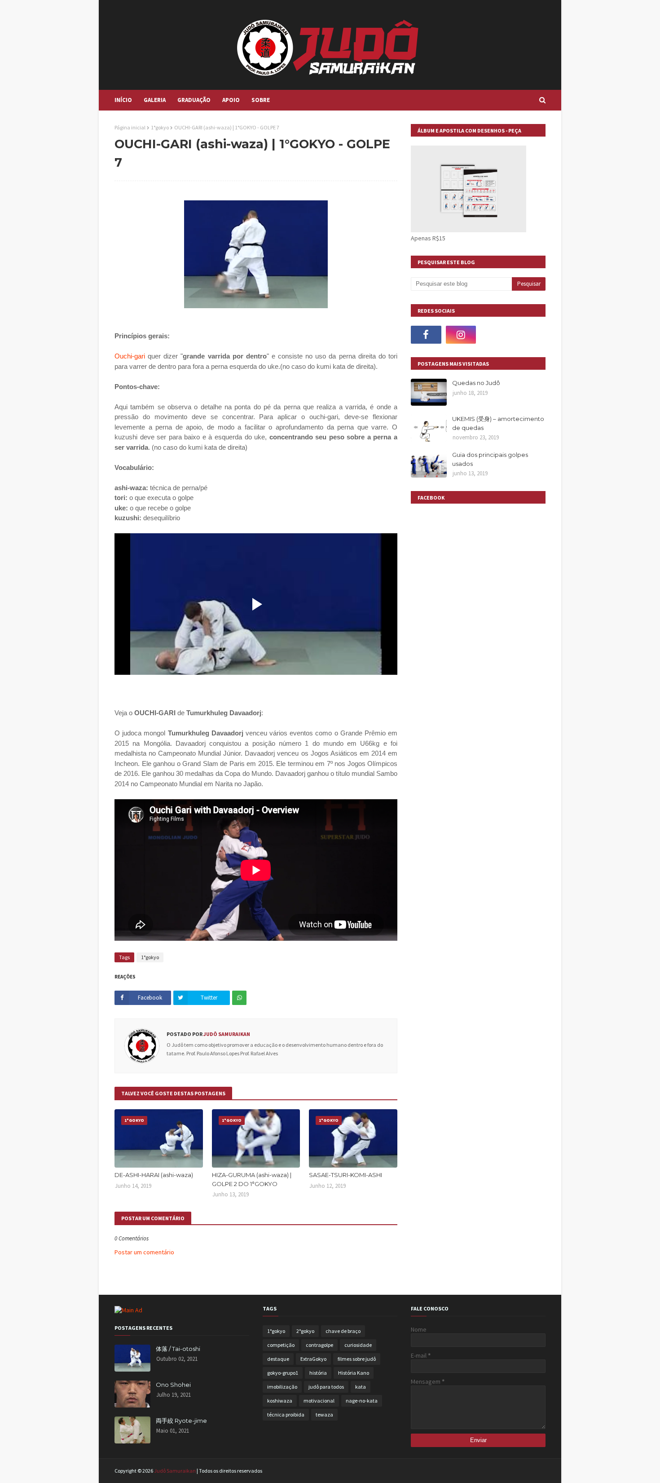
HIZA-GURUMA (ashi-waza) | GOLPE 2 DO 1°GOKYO (251, 1179)
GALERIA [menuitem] (155, 100)
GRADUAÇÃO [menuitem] (194, 100)
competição (281, 1344)
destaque (278, 1358)
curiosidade (358, 1344)
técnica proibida (285, 1414)
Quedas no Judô (476, 382)
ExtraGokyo (313, 1358)
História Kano (353, 1372)
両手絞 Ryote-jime (181, 1420)
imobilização (282, 1386)
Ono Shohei (173, 1384)
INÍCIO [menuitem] (123, 100)
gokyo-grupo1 (282, 1372)
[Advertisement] (478, 949)
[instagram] (461, 335)
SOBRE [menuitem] (260, 100)
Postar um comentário (144, 1252)
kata (360, 1386)
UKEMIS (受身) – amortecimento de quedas (498, 423)
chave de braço (343, 1331)
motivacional (319, 1400)
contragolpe (319, 1344)
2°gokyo (305, 1331)
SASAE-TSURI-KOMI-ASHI (345, 1174)
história (318, 1372)
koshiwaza (279, 1400)
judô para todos (326, 1386)
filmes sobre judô (357, 1358)
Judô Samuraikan (226, 1034)
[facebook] (426, 335)
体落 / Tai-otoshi (178, 1348)
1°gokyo (160, 127)
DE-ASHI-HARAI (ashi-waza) (153, 1174)
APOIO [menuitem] (231, 100)
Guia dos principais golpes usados (490, 459)
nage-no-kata (362, 1400)
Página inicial (129, 127)
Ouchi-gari (129, 356)
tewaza (324, 1414)
